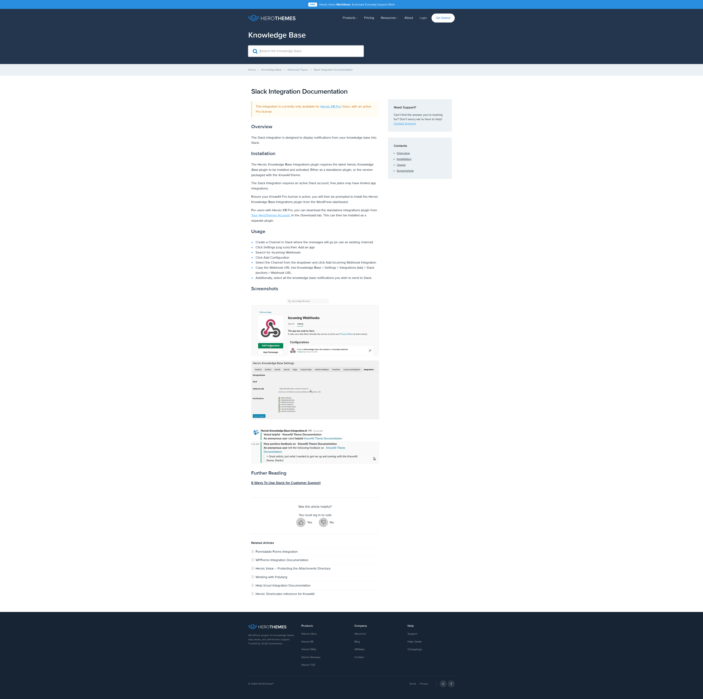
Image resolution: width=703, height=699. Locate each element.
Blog (357, 641)
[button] (304, 522)
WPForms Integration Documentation (282, 560)
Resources (388, 18)
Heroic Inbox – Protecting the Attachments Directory (293, 568)
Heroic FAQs (308, 649)
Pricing (369, 18)
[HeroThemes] (271, 18)
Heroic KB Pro (330, 106)
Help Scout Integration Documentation (283, 585)
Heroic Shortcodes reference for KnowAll (285, 594)
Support (412, 633)
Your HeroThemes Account (270, 215)
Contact (359, 657)
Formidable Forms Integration (277, 552)
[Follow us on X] (443, 683)
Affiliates (359, 649)
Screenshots (405, 171)
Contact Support (405, 123)
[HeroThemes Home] (271, 627)
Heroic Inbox (309, 633)
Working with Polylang (271, 577)
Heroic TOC (308, 664)
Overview (403, 153)
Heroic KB (307, 641)
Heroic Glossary (310, 657)
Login (423, 18)
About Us (360, 633)
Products (349, 18)
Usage (401, 165)
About (408, 18)
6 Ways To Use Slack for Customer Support (286, 483)
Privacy (424, 683)
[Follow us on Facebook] (451, 683)
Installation (404, 159)
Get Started (443, 18)
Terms (412, 683)
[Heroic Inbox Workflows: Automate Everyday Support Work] (351, 4)
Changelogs (415, 649)
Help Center (415, 641)
